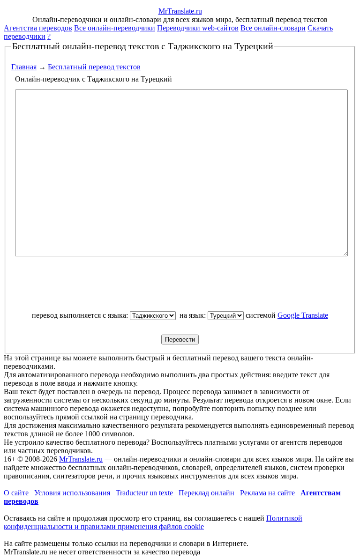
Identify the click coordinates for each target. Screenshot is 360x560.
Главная (24, 67)
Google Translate (303, 315)
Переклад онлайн (206, 493)
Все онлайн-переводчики (114, 28)
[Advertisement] (180, 287)
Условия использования (72, 493)
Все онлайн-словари (273, 28)
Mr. (180, 11)
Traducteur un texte (144, 493)
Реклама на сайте (267, 493)
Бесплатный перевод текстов (94, 67)
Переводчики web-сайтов (198, 28)
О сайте (16, 493)
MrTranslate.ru (81, 459)
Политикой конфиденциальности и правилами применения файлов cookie (153, 522)
